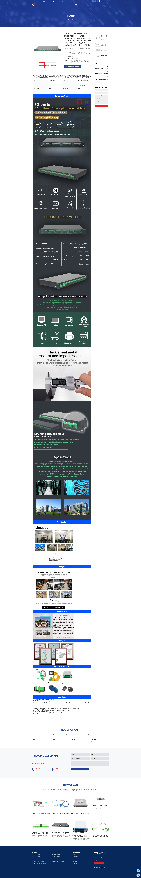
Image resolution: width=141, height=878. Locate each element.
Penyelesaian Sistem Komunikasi (101, 73)
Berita (92, 4)
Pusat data (97, 66)
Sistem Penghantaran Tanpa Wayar (100, 77)
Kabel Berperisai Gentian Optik (100, 82)
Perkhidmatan (82, 4)
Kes (88, 4)
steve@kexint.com (62, 770)
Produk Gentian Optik (99, 68)
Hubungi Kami (105, 4)
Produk (75, 4)
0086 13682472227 (95, 741)
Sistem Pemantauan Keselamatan (101, 79)
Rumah (70, 4)
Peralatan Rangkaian (98, 71)
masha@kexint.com (54, 740)
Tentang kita (98, 4)
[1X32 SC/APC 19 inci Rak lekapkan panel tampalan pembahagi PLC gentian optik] (60, 825)
